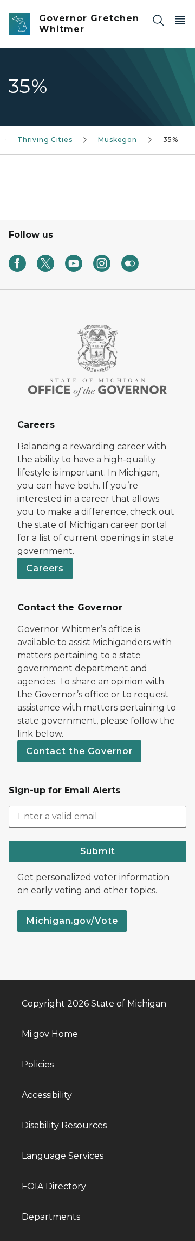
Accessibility (47, 1095)
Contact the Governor (79, 751)
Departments (51, 1217)
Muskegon (117, 139)
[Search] (158, 20)
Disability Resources (64, 1125)
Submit (97, 851)
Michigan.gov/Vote (72, 921)
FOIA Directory (54, 1186)
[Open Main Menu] (179, 20)
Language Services (62, 1156)
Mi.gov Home (50, 1034)
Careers (45, 568)
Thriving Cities (44, 139)
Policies (38, 1064)
